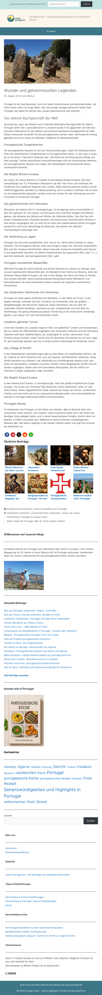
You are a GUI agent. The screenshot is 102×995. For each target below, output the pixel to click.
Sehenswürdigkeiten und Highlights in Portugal (42, 793)
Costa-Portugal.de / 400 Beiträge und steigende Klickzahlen (37, 874)
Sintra (8, 905)
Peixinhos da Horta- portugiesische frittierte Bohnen (32, 663)
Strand (41, 802)
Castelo (36, 767)
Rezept (10, 783)
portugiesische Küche (21, 778)
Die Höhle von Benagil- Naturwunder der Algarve (30, 647)
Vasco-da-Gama (71, 513)
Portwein (76, 778)
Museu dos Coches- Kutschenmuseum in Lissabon (31, 659)
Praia (88, 778)
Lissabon (84, 766)
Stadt (31, 802)
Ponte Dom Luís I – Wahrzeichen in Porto (25, 626)
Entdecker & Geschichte (20, 509)
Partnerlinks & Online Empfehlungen (24, 897)
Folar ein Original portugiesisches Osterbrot (27, 639)
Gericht (59, 766)
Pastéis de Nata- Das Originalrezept (23, 643)
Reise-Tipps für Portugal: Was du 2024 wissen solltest (36, 521)
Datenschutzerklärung (17, 852)
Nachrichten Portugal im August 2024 (27, 517)
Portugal (55, 772)
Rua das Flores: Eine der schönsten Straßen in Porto (32, 614)
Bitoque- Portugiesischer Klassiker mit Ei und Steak (31, 635)
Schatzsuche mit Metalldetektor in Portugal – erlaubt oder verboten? (40, 631)
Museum (9, 773)
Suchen (87, 4)
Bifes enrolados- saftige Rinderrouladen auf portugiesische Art (37, 655)
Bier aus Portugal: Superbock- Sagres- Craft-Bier (30, 610)
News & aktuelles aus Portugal (50, 509)
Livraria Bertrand (40, 513)
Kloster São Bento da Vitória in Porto (23, 622)
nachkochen (25, 772)
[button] (7, 434)
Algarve (23, 767)
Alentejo (10, 767)
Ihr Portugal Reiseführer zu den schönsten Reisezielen (34, 927)
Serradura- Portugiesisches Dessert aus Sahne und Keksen (35, 651)
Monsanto (55, 513)
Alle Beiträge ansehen (16, 675)
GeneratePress (78, 991)
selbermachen (15, 802)
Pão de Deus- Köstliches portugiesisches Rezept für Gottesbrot (38, 667)
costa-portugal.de (73, 985)
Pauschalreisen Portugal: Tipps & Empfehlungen (30, 901)
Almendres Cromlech (18, 513)
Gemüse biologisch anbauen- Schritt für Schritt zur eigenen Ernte (40, 935)
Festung (47, 767)
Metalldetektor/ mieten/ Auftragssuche (25, 931)
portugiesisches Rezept (55, 778)
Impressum (11, 848)
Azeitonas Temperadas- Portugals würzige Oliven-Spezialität (36, 618)
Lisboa (71, 767)
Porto (41, 773)
